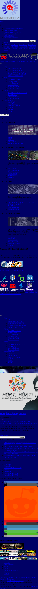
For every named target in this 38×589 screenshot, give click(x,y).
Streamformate (12, 174)
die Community (13, 240)
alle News (14, 45)
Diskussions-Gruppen (11, 30)
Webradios (32, 48)
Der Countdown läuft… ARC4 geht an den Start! (20, 446)
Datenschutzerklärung (23, 577)
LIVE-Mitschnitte (13, 170)
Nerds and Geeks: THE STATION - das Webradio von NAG (21, 203)
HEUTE (11, 140)
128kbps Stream (5, 270)
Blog (5, 67)
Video (6, 77)
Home (2, 372)
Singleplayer (28, 423)
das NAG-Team (13, 242)
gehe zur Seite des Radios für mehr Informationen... (18, 293)
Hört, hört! (15, 47)
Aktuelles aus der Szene (15, 143)
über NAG (11, 238)
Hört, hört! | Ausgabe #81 (13, 413)
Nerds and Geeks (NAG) (15, 581)
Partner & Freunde (14, 243)
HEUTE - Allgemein (19, 421)
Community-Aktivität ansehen (13, 28)
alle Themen (12, 141)
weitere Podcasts (13, 208)
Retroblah (11, 177)
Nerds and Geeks (9, 100)
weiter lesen (4, 435)
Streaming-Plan (17, 48)
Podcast (25, 48)
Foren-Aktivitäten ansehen (12, 32)
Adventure (3, 421)
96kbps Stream (18, 270)
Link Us (10, 245)
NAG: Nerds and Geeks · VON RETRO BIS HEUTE (17, 61)
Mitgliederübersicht (10, 34)
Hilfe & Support (9, 36)
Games (10, 421)
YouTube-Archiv (13, 172)
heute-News (32, 45)
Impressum (10, 579)
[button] (5, 482)
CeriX (2, 419)
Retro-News (23, 45)
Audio (6, 90)
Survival (35, 423)
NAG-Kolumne (18, 423)
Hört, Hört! (8, 423)
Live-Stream (24, 47)
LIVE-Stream (12, 168)
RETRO (11, 138)
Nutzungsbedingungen (11, 37)
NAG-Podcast (12, 206)
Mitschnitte (32, 47)
